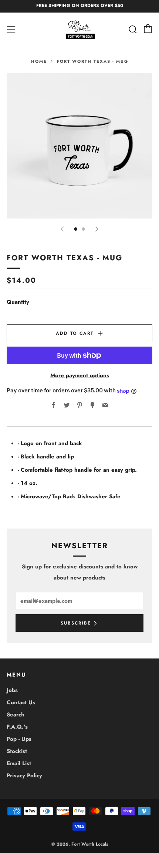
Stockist (17, 751)
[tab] (75, 229)
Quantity (18, 302)
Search (15, 715)
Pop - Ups (19, 739)
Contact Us (21, 702)
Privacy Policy (24, 775)
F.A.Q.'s (17, 727)
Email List (19, 763)
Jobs (12, 690)
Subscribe (76, 623)
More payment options (79, 375)
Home (39, 61)
